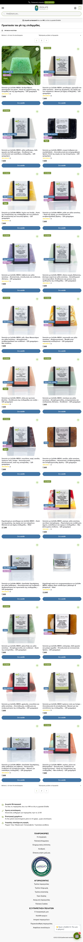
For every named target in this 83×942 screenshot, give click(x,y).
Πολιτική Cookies (41, 904)
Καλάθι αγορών (41, 916)
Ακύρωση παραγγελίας (41, 900)
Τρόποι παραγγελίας (41, 884)
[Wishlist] (37, 49)
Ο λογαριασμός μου (41, 912)
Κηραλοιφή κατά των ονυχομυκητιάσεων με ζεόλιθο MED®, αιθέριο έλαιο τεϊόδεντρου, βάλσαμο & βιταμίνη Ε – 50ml (62, 585)
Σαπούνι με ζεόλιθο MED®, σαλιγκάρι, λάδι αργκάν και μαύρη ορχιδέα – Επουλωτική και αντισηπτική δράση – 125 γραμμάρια (61, 648)
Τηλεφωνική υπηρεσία (42, 2)
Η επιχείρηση (41, 837)
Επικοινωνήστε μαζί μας (41, 853)
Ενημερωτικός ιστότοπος (41, 845)
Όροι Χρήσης (41, 896)
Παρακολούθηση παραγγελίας (41, 923)
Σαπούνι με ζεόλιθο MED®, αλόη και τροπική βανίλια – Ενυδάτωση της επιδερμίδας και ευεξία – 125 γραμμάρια (20, 400)
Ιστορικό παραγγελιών (41, 920)
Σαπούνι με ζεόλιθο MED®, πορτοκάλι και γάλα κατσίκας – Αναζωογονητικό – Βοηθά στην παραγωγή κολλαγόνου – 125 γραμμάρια (60, 339)
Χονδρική (41, 849)
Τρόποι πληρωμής (41, 888)
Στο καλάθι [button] (21, 103)
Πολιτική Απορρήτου (41, 841)
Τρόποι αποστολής (41, 892)
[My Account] (75, 8)
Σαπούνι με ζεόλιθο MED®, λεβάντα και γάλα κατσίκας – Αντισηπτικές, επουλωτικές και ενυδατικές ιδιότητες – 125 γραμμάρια (21, 277)
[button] (79, 8)
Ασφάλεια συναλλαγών (41, 927)
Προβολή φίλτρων (10, 30)
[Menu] (5, 8)
